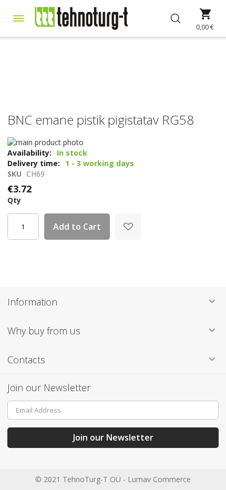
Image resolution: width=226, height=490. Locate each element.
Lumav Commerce (159, 479)
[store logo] (97, 18)
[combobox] (181, 18)
